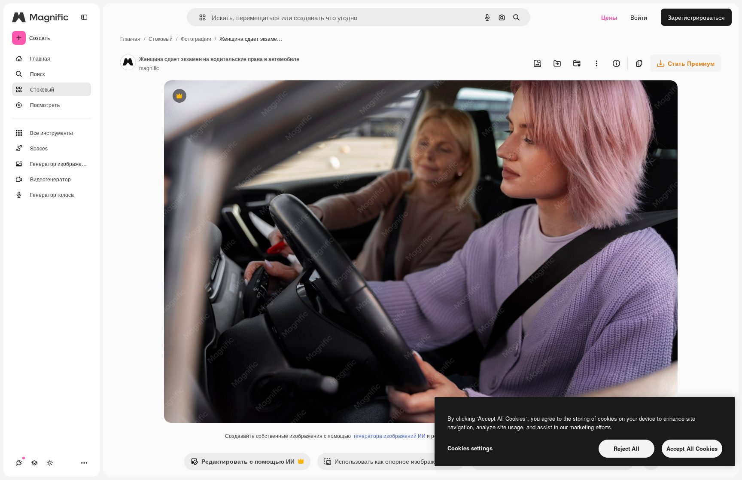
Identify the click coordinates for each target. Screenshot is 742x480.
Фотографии (196, 38)
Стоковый (161, 38)
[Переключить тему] (50, 463)
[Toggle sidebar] (84, 17)
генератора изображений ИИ (390, 435)
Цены (609, 17)
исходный (221, 96)
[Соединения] (19, 463)
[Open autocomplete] (199, 17)
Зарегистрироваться (696, 17)
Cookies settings (470, 448)
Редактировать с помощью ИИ (243, 463)
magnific (149, 67)
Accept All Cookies (692, 448)
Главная (130, 38)
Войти (638, 17)
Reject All (626, 448)
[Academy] (34, 463)
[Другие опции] (596, 63)
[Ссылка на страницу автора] (128, 63)
